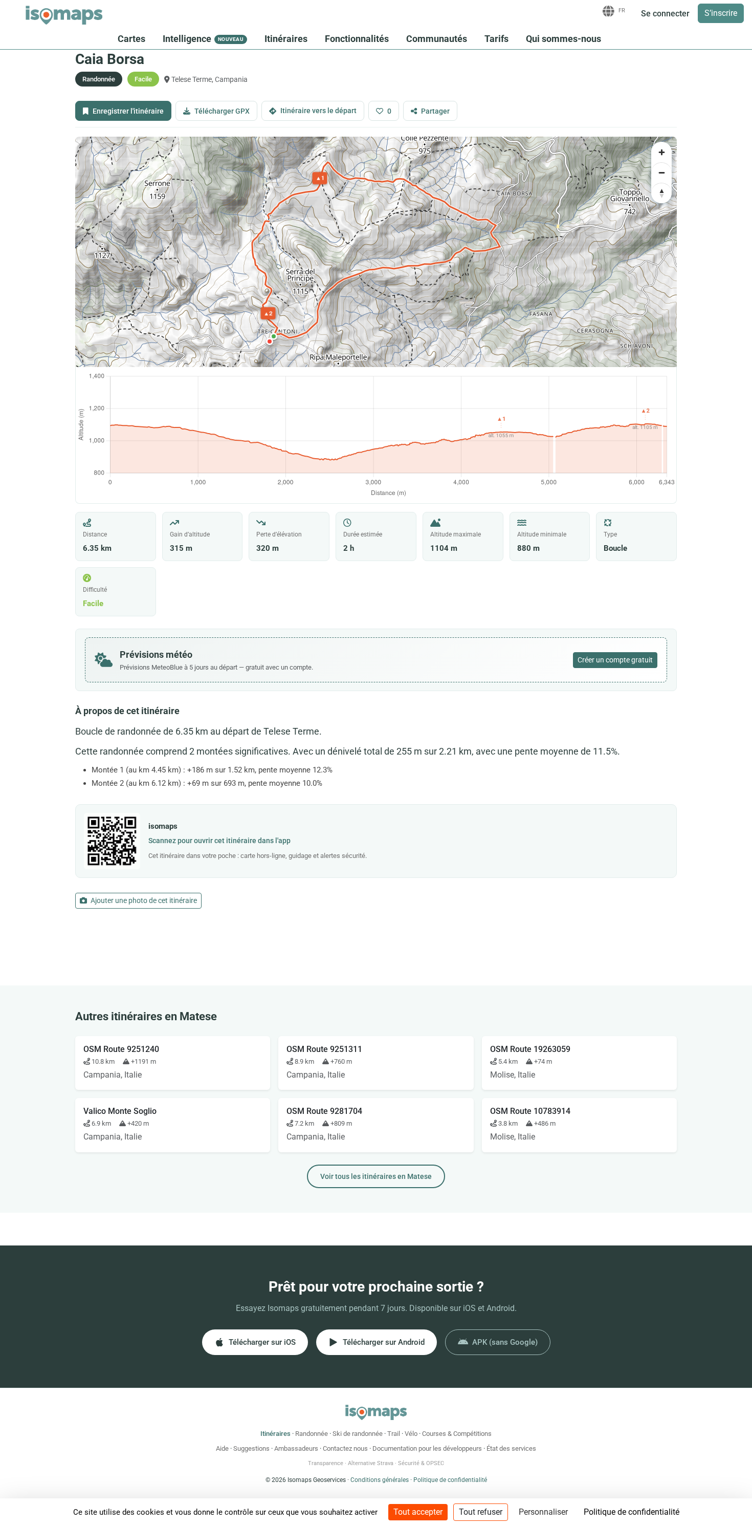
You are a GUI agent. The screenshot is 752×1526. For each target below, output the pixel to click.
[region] (376, 252)
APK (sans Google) (505, 1342)
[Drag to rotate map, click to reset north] (661, 193)
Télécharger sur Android (384, 1342)
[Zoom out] (661, 172)
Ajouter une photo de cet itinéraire (143, 900)
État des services (511, 1448)
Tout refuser (480, 1512)
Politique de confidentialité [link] (631, 1512)
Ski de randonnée (358, 1433)
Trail (393, 1433)
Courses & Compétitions (457, 1433)
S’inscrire (720, 13)
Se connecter (665, 13)
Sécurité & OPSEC (421, 1463)
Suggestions (251, 1448)
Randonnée (311, 1433)
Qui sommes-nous (563, 38)
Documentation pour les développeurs (427, 1448)
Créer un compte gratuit (615, 660)
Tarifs (496, 38)
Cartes (131, 38)
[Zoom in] (661, 152)
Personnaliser (543, 1512)
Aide (222, 1448)
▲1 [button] (320, 178)
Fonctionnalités (357, 38)
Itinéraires (285, 38)
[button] (273, 336)
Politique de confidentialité (450, 1480)
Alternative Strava (370, 1463)
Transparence (325, 1463)
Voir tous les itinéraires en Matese (376, 1176)
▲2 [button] (268, 313)
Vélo (411, 1433)
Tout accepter (418, 1512)
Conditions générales (379, 1480)
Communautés (436, 38)
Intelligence (203, 38)
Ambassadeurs (296, 1448)
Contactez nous (345, 1448)
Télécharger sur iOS (262, 1342)
